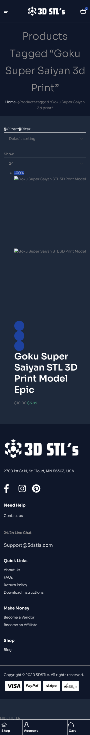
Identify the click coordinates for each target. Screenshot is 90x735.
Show (9, 154)
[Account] (26, 724)
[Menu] (8, 11)
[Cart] (71, 724)
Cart (72, 730)
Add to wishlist (19, 326)
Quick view (19, 336)
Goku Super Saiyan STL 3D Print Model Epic (46, 373)
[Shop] (4, 724)
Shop (6, 730)
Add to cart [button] (19, 346)
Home (10, 102)
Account (31, 730)
